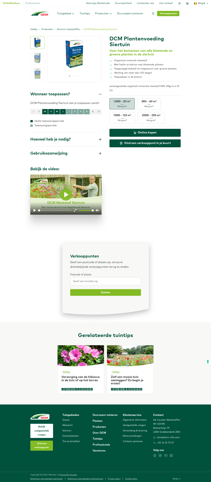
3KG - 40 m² (149, 104)
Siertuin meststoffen (68, 29)
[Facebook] (154, 455)
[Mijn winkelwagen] (187, 3)
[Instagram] (160, 455)
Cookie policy (131, 479)
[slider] (55, 210)
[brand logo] (39, 13)
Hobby (34, 29)
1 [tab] (69, 76)
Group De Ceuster (68, 475)
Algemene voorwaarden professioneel (85, 479)
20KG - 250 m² (151, 117)
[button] (66, 13)
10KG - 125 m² (122, 117)
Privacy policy (114, 479)
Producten (47, 29)
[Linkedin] (171, 455)
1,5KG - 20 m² (122, 104)
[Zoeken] (152, 13)
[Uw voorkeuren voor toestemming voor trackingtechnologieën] (208, 361)
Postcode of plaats (80, 274)
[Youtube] (166, 455)
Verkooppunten (168, 13)
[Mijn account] (179, 3)
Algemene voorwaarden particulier (46, 479)
